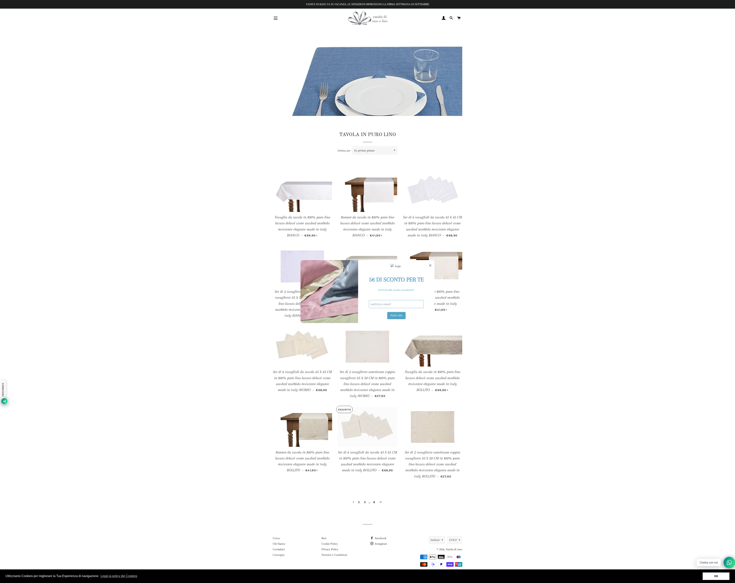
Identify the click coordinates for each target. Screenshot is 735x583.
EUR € (453, 540)
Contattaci (279, 549)
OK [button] (716, 576)
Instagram (380, 543)
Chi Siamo (279, 543)
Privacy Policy (330, 549)
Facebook (380, 538)
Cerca (276, 538)
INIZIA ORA (396, 315)
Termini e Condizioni (334, 555)
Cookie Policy (330, 543)
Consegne (279, 555)
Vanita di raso (454, 549)
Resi (324, 538)
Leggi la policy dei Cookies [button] (118, 576)
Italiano (435, 540)
